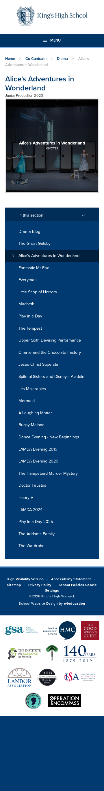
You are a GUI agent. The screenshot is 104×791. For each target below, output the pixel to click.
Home (10, 58)
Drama (62, 58)
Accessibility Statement (71, 579)
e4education (74, 603)
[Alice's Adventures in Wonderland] (52, 145)
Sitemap (14, 585)
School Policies (71, 585)
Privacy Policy (39, 585)
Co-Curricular (36, 58)
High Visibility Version (25, 579)
